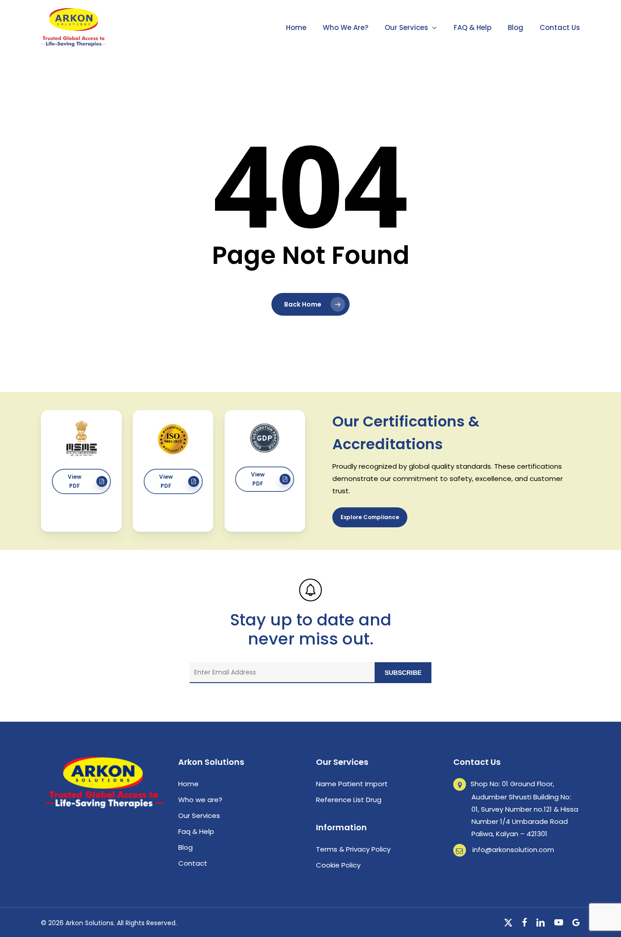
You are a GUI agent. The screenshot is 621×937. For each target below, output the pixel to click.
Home (188, 783)
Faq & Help (196, 831)
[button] (81, 481)
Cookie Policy (338, 865)
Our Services (199, 815)
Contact (192, 863)
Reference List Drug (348, 799)
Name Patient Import (352, 783)
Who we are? (200, 799)
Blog (185, 847)
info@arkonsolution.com (513, 849)
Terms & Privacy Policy (353, 849)
